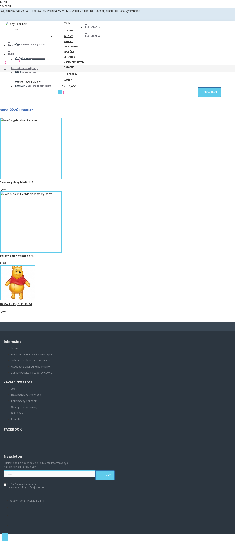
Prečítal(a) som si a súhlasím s (25, 486)
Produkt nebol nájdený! (24, 68)
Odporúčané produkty (16, 110)
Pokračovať (209, 92)
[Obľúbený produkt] (4, 190)
